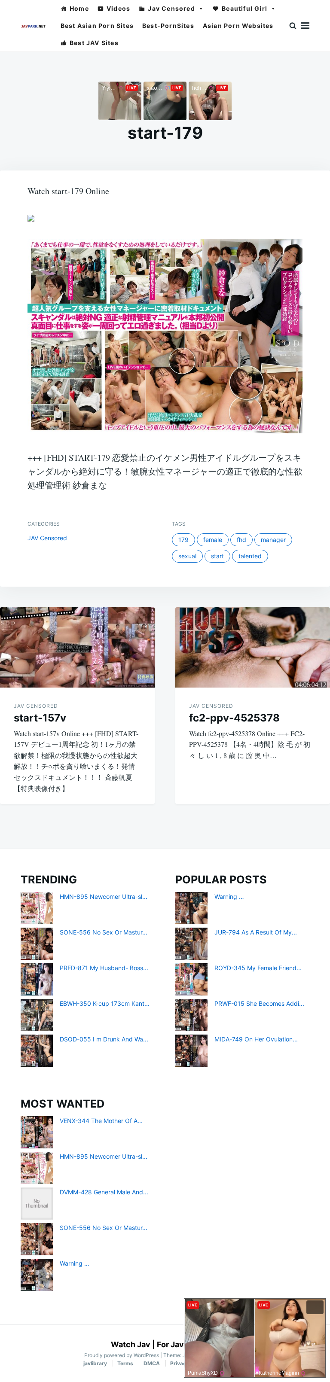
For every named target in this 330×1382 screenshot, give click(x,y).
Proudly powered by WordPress (122, 1355)
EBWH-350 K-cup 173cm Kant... (105, 1003)
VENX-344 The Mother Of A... (101, 1120)
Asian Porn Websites (238, 25)
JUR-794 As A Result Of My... (255, 932)
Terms (125, 1363)
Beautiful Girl (244, 8)
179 (183, 539)
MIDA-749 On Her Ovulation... (256, 1039)
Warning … (229, 896)
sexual (187, 556)
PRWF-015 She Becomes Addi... (259, 1003)
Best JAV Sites (94, 42)
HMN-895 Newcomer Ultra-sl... (103, 896)
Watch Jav (130, 1344)
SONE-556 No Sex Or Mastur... (103, 932)
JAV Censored (47, 538)
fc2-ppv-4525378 (234, 718)
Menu (305, 26)
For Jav (170, 1344)
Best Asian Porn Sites (97, 25)
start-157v (40, 718)
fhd (241, 539)
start (217, 556)
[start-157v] (77, 647)
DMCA (152, 1363)
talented (250, 556)
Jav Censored (171, 8)
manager (273, 539)
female (212, 539)
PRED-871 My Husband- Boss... (104, 967)
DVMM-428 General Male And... (104, 1192)
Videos (118, 8)
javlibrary (95, 1363)
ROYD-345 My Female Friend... (258, 967)
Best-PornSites (168, 25)
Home (79, 8)
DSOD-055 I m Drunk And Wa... (104, 1039)
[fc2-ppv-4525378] (252, 647)
